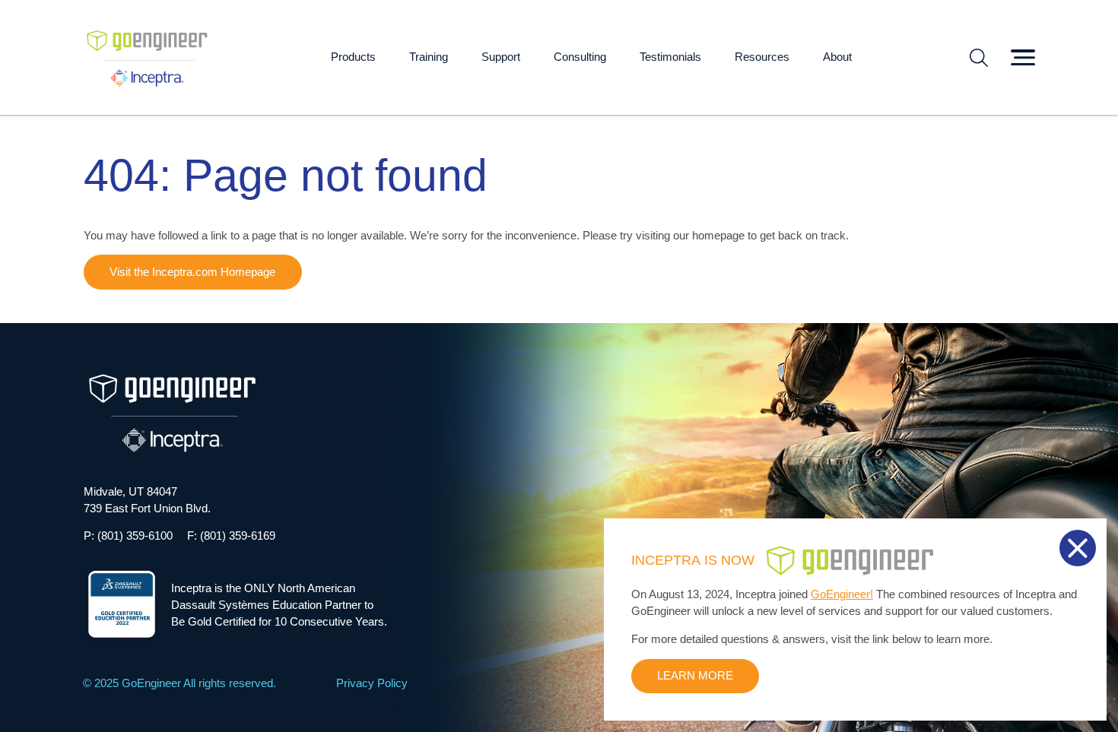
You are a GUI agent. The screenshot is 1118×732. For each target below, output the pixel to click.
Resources (762, 57)
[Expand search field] (979, 58)
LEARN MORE (695, 676)
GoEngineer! (842, 594)
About (837, 57)
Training (428, 57)
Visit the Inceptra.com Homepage (192, 272)
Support (500, 57)
